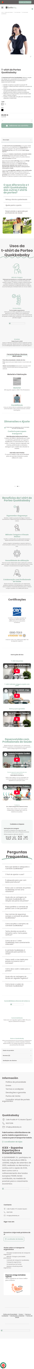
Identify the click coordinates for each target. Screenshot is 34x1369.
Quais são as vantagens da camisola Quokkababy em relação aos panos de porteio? (17, 899)
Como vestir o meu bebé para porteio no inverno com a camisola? (16, 961)
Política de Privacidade (10, 1314)
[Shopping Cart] (32, 7)
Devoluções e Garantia (17, 1316)
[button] (25, 2)
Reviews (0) (6, 1055)
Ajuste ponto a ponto (13, 205)
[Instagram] (5, 1107)
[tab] (17, 140)
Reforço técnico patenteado (16, 199)
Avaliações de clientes (10, 1060)
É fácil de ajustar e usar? (15, 874)
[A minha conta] (30, 7)
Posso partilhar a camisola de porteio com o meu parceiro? (16, 908)
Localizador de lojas (13, 1141)
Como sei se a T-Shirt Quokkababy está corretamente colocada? (17, 942)
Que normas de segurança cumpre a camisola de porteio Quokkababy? (16, 916)
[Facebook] (14, 1107)
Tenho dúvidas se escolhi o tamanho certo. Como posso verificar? (16, 933)
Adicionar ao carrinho (18, 125)
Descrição (6, 140)
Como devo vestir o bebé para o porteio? (17, 970)
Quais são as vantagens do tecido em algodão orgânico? (16, 977)
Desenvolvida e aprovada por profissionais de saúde (16, 212)
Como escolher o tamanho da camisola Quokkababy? (16, 925)
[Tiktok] (17, 1226)
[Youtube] (10, 1107)
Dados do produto (8, 1050)
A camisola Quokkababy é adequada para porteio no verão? (15, 952)
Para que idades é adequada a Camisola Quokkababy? (17, 868)
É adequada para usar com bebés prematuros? (15, 881)
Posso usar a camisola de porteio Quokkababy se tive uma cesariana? (18, 889)
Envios (21, 1314)
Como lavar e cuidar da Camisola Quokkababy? (14, 985)
